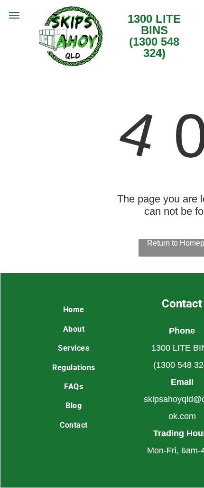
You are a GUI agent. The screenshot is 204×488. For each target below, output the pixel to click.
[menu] (14, 15)
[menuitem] (73, 309)
